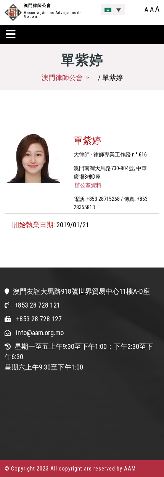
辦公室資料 (87, 185)
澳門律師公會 (37, 5)
